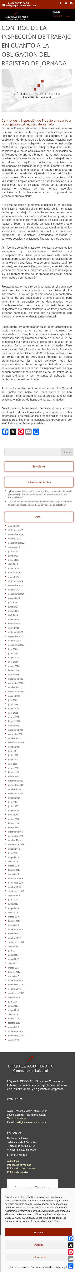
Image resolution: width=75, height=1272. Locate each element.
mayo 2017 (13, 958)
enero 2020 (13, 827)
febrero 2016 (14, 1022)
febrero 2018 (14, 920)
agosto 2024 (14, 597)
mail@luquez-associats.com (31, 1122)
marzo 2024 (13, 619)
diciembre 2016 (15, 980)
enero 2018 (13, 925)
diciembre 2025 (15, 530)
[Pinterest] (70, 1252)
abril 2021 (13, 763)
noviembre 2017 (15, 933)
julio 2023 (13, 648)
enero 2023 (13, 674)
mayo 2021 (13, 759)
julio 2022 (13, 700)
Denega (38, 1244)
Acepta (38, 1232)
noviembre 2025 (15, 534)
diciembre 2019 (15, 831)
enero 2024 (13, 627)
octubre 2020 (14, 789)
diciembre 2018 (15, 878)
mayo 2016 (13, 1009)
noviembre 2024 (15, 585)
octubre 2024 (14, 589)
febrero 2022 (14, 721)
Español (57, 16)
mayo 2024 (13, 610)
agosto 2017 (14, 946)
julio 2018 (13, 899)
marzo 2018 (13, 916)
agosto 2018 (14, 895)
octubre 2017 (14, 937)
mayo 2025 (13, 559)
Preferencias (39, 1257)
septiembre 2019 (16, 844)
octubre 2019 (14, 840)
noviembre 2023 (15, 636)
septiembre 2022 (16, 691)
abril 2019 (13, 861)
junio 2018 (13, 903)
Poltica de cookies (19, 1267)
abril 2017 (13, 963)
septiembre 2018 (16, 891)
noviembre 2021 (15, 733)
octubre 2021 (14, 738)
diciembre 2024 (15, 581)
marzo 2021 (13, 767)
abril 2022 (13, 712)
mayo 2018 (13, 908)
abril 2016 (13, 1014)
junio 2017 (13, 954)
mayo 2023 (13, 657)
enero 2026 (13, 525)
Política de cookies (17, 1172)
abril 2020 (13, 814)
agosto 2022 (14, 695)
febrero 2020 (14, 823)
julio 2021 (13, 750)
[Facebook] (70, 1238)
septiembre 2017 (16, 942)
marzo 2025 (13, 568)
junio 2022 (13, 704)
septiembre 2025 (16, 542)
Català (56, 12)
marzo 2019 (13, 865)
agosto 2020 (14, 797)
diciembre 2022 (15, 678)
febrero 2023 (14, 670)
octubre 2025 (14, 538)
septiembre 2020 (16, 793)
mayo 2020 (13, 810)
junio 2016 (13, 1005)
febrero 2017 (14, 971)
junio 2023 (13, 653)
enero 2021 (13, 776)
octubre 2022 (14, 687)
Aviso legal (61, 1267)
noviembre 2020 (15, 784)
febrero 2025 (14, 572)
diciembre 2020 (15, 780)
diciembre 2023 (15, 631)
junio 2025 (13, 555)
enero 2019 (13, 873)
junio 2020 (13, 806)
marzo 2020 (13, 818)
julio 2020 (13, 801)
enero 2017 (13, 976)
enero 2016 (13, 1026)
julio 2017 (13, 950)
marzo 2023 (13, 666)
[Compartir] (70, 1265)
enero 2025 (13, 576)
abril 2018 (13, 912)
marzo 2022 (13, 716)
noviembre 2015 (15, 1035)
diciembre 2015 (15, 1031)
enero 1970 (13, 1039)
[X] (70, 1245)
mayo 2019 (13, 857)
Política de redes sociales (21, 1168)
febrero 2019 (14, 869)
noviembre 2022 (15, 682)
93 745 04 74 (19, 1118)
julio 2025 (13, 551)
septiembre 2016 (16, 992)
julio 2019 (13, 852)
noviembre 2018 (15, 882)
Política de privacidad (42, 1267)
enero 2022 (13, 725)
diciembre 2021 (15, 729)
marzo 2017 (13, 967)
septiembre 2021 (16, 742)
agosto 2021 (14, 746)
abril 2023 (13, 661)
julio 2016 (13, 1001)
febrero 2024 (14, 623)
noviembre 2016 (15, 984)
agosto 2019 (14, 848)
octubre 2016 (14, 988)
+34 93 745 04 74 (19, 3)
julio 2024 (13, 602)
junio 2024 (13, 606)
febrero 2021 (14, 772)
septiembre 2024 (16, 593)
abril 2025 (13, 564)
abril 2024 (13, 615)
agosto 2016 (14, 997)
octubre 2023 (14, 640)
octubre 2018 (14, 886)
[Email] (70, 1259)
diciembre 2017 (15, 929)
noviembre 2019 (15, 835)
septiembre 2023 (16, 644)
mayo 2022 (13, 708)
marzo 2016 (13, 1018)
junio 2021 (13, 755)
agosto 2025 (14, 547)
